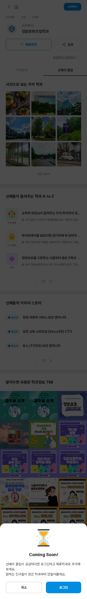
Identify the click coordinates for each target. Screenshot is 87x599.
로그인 (63, 587)
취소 (24, 587)
